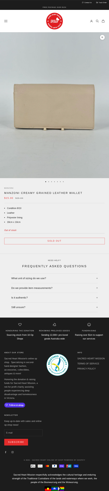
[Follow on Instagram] (12, 452)
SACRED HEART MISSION (91, 358)
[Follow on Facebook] (5, 452)
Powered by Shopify (74, 460)
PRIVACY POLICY (86, 368)
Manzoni (9, 188)
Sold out (54, 241)
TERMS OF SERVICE (88, 363)
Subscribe (16, 442)
